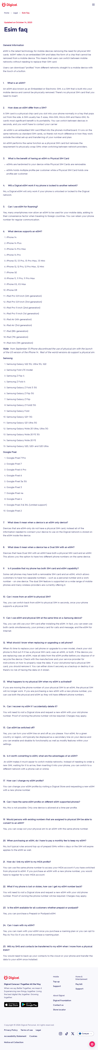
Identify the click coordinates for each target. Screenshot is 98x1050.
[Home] (11, 5)
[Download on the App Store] (11, 1004)
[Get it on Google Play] (29, 1004)
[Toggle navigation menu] (93, 4)
